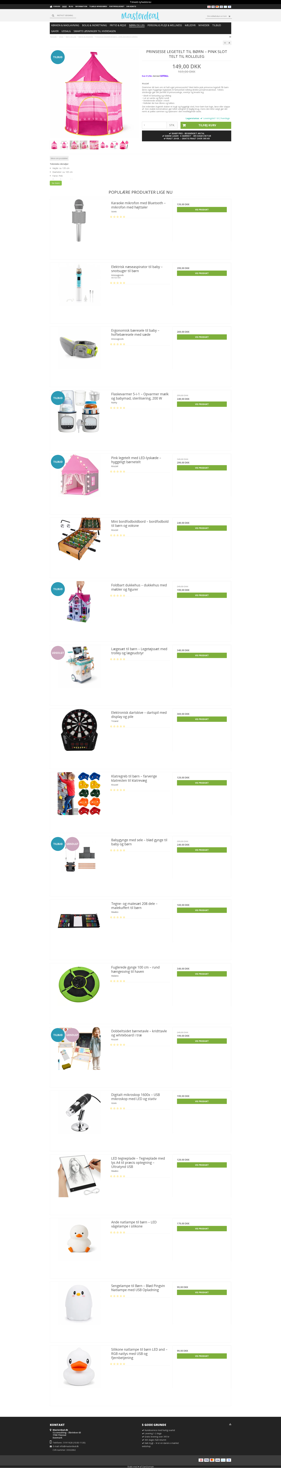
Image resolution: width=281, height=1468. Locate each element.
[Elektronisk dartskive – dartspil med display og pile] (79, 738)
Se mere (56, 183)
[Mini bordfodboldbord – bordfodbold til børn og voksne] (79, 546)
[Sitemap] (230, 1424)
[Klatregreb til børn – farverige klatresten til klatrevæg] (79, 801)
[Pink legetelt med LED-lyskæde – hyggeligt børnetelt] (79, 483)
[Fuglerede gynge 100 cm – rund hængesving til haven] (79, 992)
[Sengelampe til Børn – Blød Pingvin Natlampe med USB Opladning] (79, 1311)
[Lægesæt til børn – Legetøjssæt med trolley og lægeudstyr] (79, 674)
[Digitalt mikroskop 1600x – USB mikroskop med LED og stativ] (79, 1120)
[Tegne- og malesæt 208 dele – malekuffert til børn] (79, 929)
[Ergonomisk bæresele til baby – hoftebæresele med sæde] (79, 355)
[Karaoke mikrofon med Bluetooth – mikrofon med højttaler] (79, 228)
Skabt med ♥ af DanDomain (140, 1466)
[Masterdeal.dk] (141, 15)
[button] (225, 43)
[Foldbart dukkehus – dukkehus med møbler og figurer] (79, 610)
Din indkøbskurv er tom (217, 16)
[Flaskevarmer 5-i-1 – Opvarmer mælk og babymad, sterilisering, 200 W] (79, 419)
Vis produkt (202, 209)
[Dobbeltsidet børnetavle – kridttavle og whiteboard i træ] (79, 1056)
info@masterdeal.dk (69, 1446)
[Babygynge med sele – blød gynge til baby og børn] (79, 865)
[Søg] (63, 15)
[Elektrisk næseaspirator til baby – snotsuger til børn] (79, 292)
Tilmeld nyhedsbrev (140, 2)
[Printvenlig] (230, 36)
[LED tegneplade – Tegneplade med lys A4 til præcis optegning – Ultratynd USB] (79, 1183)
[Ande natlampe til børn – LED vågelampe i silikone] (79, 1247)
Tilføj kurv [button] (207, 125)
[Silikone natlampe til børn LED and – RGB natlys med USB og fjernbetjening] (79, 1374)
